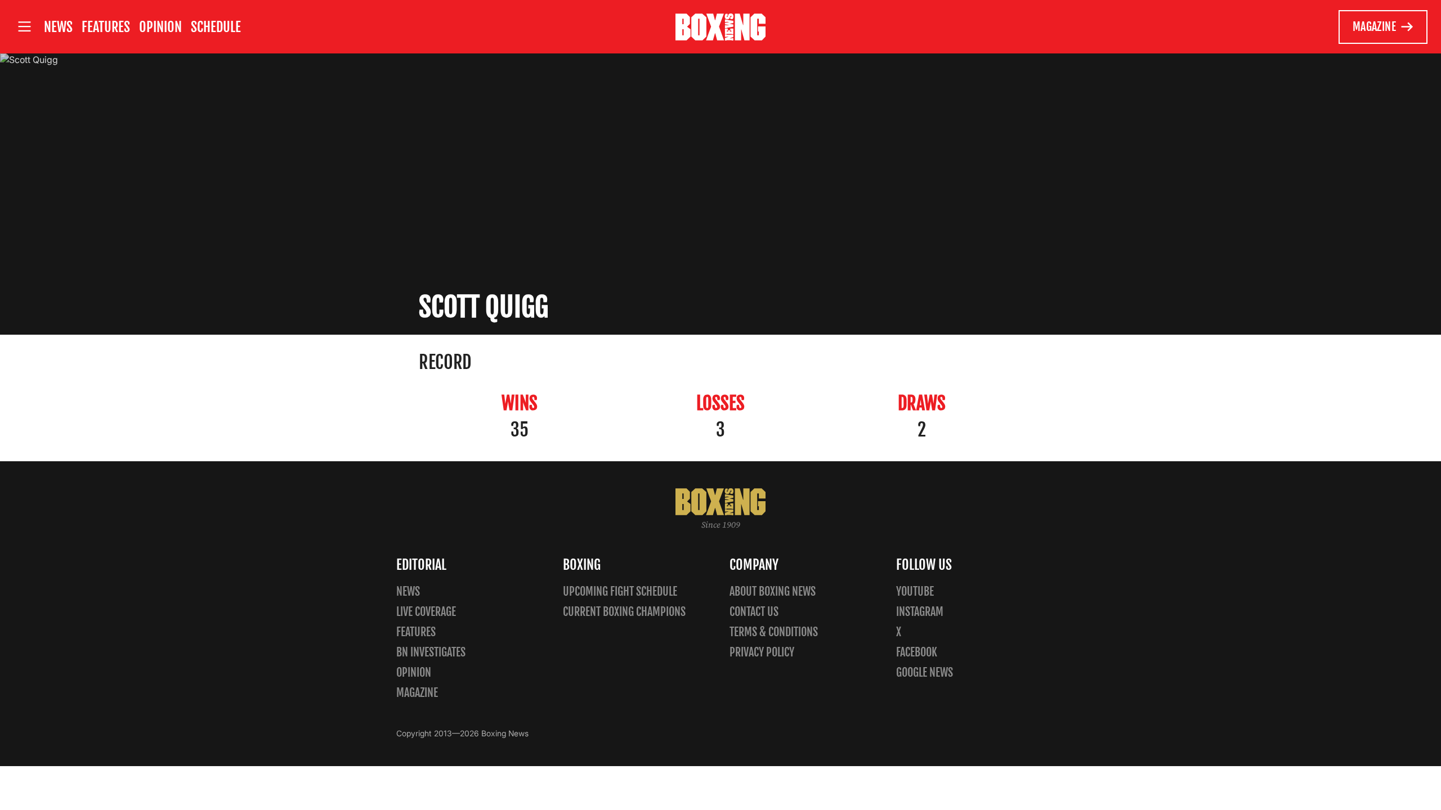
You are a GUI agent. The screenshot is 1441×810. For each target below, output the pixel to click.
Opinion (160, 27)
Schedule (216, 27)
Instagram (919, 612)
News (58, 27)
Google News (924, 672)
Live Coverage (426, 612)
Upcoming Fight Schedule (620, 591)
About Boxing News (773, 591)
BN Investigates (431, 652)
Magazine (1374, 27)
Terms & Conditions (774, 632)
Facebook (916, 652)
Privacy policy (762, 652)
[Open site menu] (24, 27)
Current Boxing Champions (624, 612)
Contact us (754, 612)
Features (106, 27)
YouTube (915, 591)
